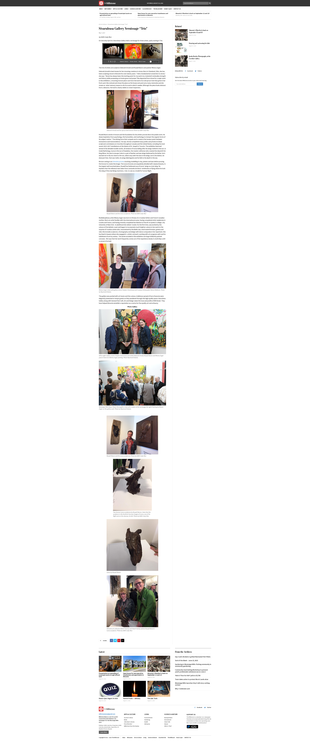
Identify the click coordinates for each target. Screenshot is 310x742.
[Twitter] (115, 640)
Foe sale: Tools (152, 698)
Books (125, 719)
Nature (166, 724)
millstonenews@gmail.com (107, 714)
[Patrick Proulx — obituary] (134, 689)
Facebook (190, 71)
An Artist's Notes (128, 717)
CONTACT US (187, 737)
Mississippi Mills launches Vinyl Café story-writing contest (192, 684)
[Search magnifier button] (209, 3)
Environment (167, 719)
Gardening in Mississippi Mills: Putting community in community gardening (193, 665)
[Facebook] (111, 640)
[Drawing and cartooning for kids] (181, 48)
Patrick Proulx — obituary (131, 698)
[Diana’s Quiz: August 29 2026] (110, 689)
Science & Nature (171, 714)
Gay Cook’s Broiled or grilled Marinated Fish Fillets (192, 657)
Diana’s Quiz (179, 737)
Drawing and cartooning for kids (199, 43)
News (123, 737)
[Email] (122, 640)
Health (146, 722)
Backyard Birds (168, 717)
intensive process (118, 161)
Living (146, 714)
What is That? (168, 726)
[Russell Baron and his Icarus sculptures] (132, 192)
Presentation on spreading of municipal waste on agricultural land (116, 14)
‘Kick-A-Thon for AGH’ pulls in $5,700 (187, 675)
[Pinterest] (119, 640)
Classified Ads (162, 737)
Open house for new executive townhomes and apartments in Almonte (153, 14)
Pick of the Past (128, 724)
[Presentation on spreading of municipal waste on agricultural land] (110, 664)
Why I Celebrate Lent (182, 689)
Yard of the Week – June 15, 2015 (186, 660)
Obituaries (147, 724)
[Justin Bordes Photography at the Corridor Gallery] (181, 61)
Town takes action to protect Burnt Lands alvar (191, 679)
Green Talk (167, 722)
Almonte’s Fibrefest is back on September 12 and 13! (192, 13)
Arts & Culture (103, 24)
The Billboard (171, 737)
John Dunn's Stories (129, 722)
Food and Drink (148, 717)
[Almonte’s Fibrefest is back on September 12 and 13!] (181, 35)
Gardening (147, 719)
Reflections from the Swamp (131, 726)
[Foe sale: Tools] (158, 689)
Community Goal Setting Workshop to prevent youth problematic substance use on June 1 (191, 671)
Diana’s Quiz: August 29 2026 (108, 698)
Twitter (200, 71)
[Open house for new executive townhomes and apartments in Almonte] (134, 664)
